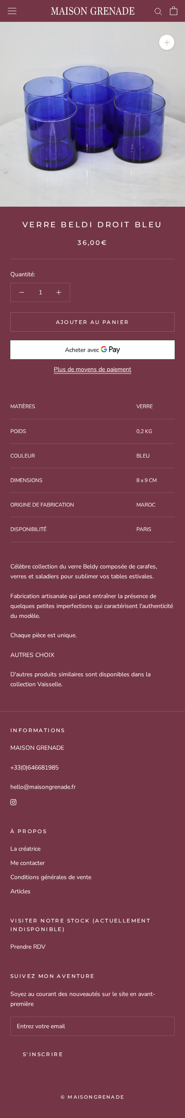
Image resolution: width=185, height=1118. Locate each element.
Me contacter (27, 863)
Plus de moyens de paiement (92, 369)
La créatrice (25, 849)
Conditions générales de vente (50, 877)
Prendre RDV (28, 947)
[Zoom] (166, 42)
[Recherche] (158, 11)
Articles (20, 891)
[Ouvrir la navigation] (12, 11)
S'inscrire (43, 1054)
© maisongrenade (92, 1097)
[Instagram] (13, 801)
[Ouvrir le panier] (173, 10)
